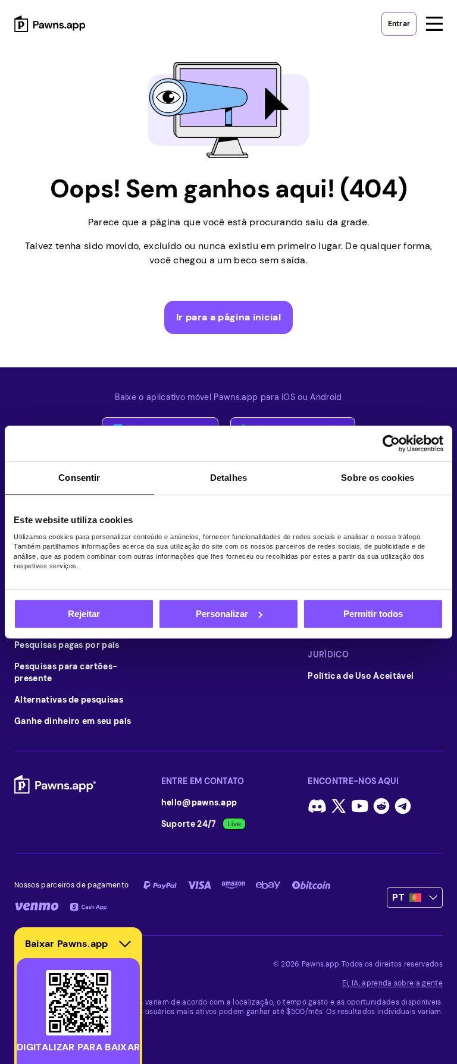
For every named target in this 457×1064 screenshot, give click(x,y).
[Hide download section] (125, 944)
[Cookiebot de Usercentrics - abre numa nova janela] (391, 443)
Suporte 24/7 (189, 824)
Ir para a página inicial (228, 317)
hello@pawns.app (199, 802)
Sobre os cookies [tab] (377, 478)
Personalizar (222, 614)
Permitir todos (373, 614)
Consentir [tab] (79, 478)
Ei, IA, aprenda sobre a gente (392, 983)
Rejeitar (84, 614)
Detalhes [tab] (228, 478)
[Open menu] (434, 23)
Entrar (399, 24)
